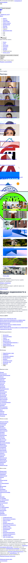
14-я (1, 481)
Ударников (2, 454)
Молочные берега (7, 336)
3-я (0, 478)
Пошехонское (3, 435)
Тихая (1, 410)
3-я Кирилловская (4, 483)
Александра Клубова (5, 492)
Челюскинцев (3, 429)
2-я (0, 495)
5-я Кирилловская (4, 499)
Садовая (2, 512)
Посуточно (5, 45)
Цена (2, 58)
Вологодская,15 (7, 341)
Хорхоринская (3, 457)
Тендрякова (3, 381)
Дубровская (3, 474)
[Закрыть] (1, 4)
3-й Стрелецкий (4, 502)
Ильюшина (2, 427)
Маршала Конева (4, 421)
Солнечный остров (7, 360)
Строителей (3, 424)
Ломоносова (3, 396)
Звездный (5, 363)
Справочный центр (7, 517)
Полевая (2, 426)
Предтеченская (3, 430)
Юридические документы (9, 519)
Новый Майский (7, 344)
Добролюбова (3, 445)
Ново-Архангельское (5, 375)
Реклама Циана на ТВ (8, 523)
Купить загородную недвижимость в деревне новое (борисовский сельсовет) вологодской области (12, 320)
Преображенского (4, 389)
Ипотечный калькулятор (9, 532)
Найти (10, 62)
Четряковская (3, 472)
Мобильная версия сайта (6, 559)
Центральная (3, 450)
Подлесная (2, 393)
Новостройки (6, 21)
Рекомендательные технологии (7, 556)
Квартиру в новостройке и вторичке (9, 55)
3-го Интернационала (5, 402)
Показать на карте (4, 62)
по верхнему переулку (8, 356)
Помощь (5, 531)
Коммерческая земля (5, 323)
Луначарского (3, 373)
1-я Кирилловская (4, 507)
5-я (0, 493)
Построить (5, 46)
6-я (0, 484)
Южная (2, 376)
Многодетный (3, 490)
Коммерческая (6, 24)
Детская (2, 384)
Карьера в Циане (7, 535)
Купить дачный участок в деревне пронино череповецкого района (10, 325)
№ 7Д (1, 504)
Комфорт (5, 359)
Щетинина (2, 387)
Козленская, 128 (7, 362)
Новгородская (3, 451)
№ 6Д (1, 487)
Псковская (2, 416)
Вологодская (3, 439)
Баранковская (3, 515)
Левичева (2, 436)
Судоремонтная (4, 408)
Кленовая (2, 513)
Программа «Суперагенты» (9, 525)
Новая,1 (5, 338)
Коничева (2, 496)
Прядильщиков (3, 407)
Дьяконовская (3, 392)
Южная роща (3, 471)
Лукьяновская (3, 401)
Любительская (3, 475)
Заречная (2, 390)
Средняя (2, 413)
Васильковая (3, 486)
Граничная (2, 382)
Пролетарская (3, 423)
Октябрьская (3, 448)
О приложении (3, 560)
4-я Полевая (3, 498)
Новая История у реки (8, 353)
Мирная (2, 477)
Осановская (3, 378)
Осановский (3, 447)
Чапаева (2, 463)
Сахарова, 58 (6, 339)
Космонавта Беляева (5, 442)
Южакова (2, 405)
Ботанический (3, 395)
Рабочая (2, 456)
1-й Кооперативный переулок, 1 (10, 342)
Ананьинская (3, 459)
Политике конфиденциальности (15, 551)
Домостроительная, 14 (8, 345)
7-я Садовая (3, 509)
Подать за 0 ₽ (6, 52)
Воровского (3, 444)
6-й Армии (2, 438)
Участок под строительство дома (8, 318)
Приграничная (3, 414)
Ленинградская (3, 465)
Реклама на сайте (7, 528)
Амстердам (6, 335)
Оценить (5, 48)
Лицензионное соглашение (12, 548)
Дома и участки (7, 23)
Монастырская (3, 480)
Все (4, 347)
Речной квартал (7, 357)
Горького (2, 453)
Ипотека (5, 26)
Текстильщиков (3, 399)
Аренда (5, 18)
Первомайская (3, 460)
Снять (4, 43)
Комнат (2, 57)
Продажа (5, 20)
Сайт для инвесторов (8, 537)
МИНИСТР (5, 354)
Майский (2, 379)
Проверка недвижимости (9, 534)
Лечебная (2, 432)
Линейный (2, 386)
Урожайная (2, 489)
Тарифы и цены (6, 526)
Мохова (2, 372)
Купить (4, 42)
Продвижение (6, 529)
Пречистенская (3, 398)
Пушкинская (3, 404)
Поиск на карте (6, 520)
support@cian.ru (13, 553)
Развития (2, 411)
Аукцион (5, 522)
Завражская (3, 462)
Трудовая (2, 505)
